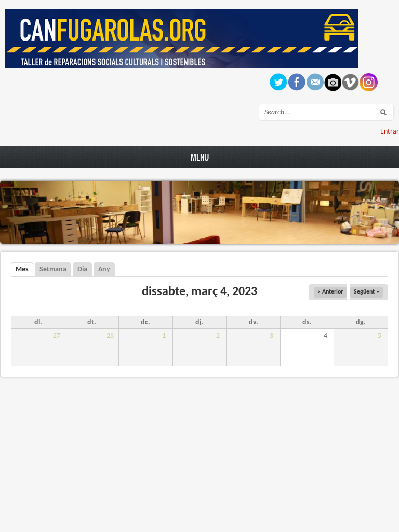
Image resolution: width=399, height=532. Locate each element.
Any (104, 269)
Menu (200, 157)
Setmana (52, 269)
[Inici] (181, 66)
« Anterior (330, 292)
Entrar (389, 132)
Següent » (366, 292)
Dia (82, 269)
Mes (24, 269)
